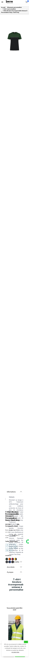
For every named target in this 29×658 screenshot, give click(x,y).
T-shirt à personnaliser (9, 9)
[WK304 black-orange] (10, 559)
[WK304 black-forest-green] (7, 559)
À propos (10, 572)
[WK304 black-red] (12, 559)
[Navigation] (2, 2)
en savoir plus (15, 652)
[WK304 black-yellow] (15, 559)
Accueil (3, 7)
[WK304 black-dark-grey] (12, 562)
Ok (26, 642)
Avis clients (10, 567)
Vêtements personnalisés (14, 7)
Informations (11, 492)
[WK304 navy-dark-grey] (7, 562)
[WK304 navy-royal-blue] (10, 562)
